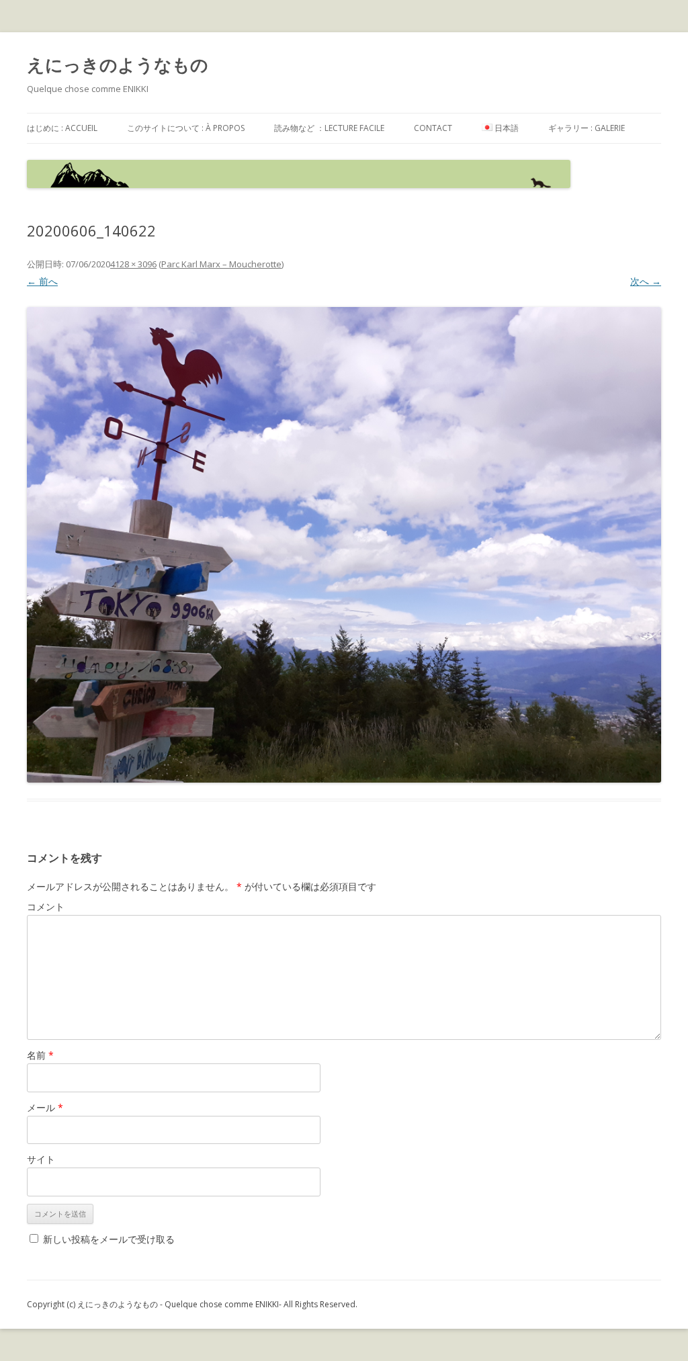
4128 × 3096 (133, 264)
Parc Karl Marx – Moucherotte (221, 264)
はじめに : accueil (62, 128)
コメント (45, 906)
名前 (40, 1055)
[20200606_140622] (344, 545)
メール (45, 1107)
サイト (41, 1159)
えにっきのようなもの (117, 64)
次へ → (645, 281)
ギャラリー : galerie (586, 128)
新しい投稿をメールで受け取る (109, 1239)
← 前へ (42, 281)
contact (433, 128)
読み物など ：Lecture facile (329, 128)
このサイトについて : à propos (186, 128)
